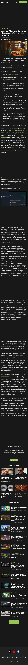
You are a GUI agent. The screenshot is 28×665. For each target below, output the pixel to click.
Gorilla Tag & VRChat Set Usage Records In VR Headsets (20, 495)
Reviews (6, 6)
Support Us (23, 2)
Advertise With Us (21, 657)
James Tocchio (15, 549)
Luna (12, 616)
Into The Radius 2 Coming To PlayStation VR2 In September (19, 604)
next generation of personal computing (15, 130)
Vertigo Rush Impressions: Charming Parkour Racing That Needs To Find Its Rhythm (18, 518)
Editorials (4, 28)
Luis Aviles (14, 540)
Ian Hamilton (5, 37)
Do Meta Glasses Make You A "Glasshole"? (21, 478)
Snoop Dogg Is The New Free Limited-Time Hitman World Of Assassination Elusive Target (18, 576)
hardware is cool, (13, 147)
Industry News (15, 553)
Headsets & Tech (15, 611)
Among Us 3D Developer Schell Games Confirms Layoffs (18, 556)
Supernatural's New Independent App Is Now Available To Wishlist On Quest (18, 565)
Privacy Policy (20, 656)
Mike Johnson (14, 511)
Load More (14, 622)
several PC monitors (13, 74)
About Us (6, 656)
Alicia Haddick (15, 531)
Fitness (13, 562)
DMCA (13, 657)
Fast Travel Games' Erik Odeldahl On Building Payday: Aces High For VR (18, 586)
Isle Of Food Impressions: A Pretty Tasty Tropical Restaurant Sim (19, 538)
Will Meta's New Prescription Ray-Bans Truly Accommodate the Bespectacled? (6, 479)
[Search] (17, 2)
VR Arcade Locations (16, 525)
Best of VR (13, 6)
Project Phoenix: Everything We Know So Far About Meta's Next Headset (18, 614)
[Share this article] (26, 39)
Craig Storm (14, 569)
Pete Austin (14, 522)
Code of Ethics (6, 657)
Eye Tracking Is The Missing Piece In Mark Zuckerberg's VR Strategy (6, 495)
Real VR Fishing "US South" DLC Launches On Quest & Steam (18, 595)
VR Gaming (13, 506)
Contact (12, 656)
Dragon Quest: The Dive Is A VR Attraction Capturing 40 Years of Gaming (19, 528)
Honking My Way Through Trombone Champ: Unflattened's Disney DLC (18, 547)
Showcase (21, 6)
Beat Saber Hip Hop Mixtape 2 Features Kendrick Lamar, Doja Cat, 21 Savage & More (19, 509)
